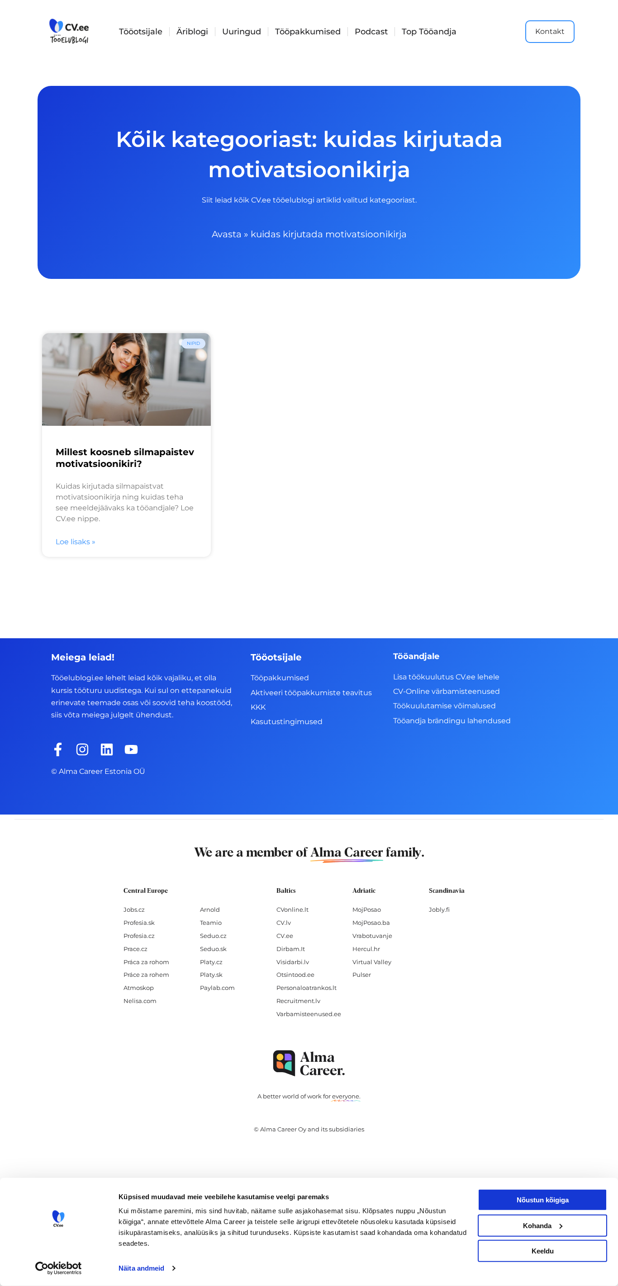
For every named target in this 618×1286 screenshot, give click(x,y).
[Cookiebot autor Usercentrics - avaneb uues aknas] (58, 1268)
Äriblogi (192, 32)
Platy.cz (211, 962)
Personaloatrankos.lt (306, 987)
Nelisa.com (140, 1000)
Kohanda (537, 1225)
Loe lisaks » (75, 541)
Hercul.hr (366, 948)
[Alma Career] (309, 1063)
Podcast (371, 32)
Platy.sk (211, 974)
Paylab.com (217, 987)
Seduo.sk (213, 948)
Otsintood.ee (295, 974)
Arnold (210, 909)
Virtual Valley (371, 962)
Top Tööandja (429, 32)
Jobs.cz (134, 909)
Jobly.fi (439, 909)
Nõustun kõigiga (543, 1200)
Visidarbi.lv (292, 962)
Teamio (211, 922)
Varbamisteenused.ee (308, 1013)
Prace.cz (135, 948)
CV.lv (283, 922)
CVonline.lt (292, 909)
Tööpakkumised (308, 32)
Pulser (361, 974)
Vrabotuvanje (372, 935)
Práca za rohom (146, 962)
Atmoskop (139, 987)
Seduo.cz (213, 935)
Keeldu (543, 1251)
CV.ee (284, 935)
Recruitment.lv (298, 1000)
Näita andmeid (141, 1268)
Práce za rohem (146, 974)
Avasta (227, 234)
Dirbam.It (290, 948)
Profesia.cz (139, 935)
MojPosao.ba (371, 922)
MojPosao (366, 909)
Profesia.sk (139, 922)
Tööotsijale (140, 32)
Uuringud (241, 32)
